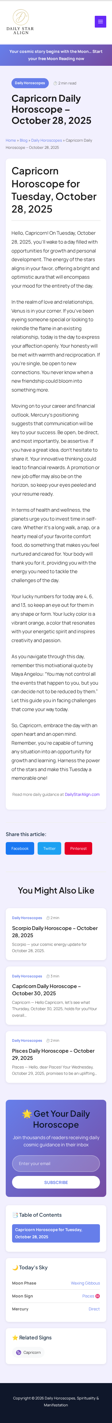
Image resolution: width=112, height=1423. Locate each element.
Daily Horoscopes (30, 82)
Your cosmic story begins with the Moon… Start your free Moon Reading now (56, 55)
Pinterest (78, 848)
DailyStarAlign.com (82, 794)
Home (11, 140)
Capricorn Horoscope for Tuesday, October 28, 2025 (48, 1233)
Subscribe (56, 1182)
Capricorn (28, 1352)
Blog (24, 140)
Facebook (20, 848)
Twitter (49, 848)
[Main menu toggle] (100, 21)
